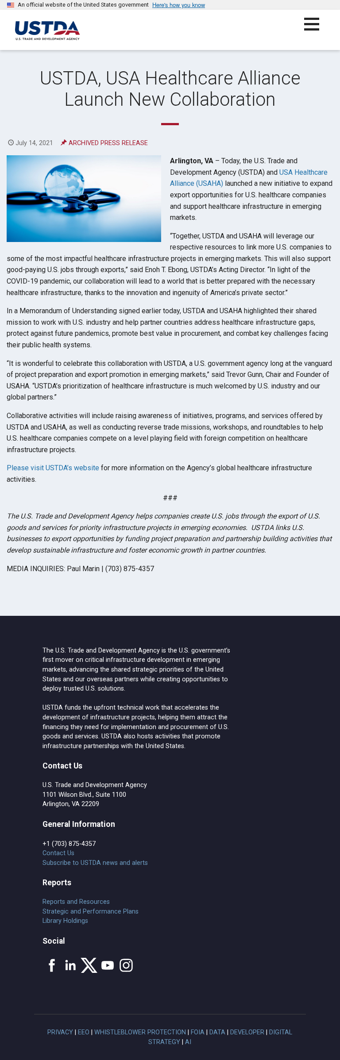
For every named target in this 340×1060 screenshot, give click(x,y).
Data (217, 1032)
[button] (316, 29)
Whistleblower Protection (140, 1032)
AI (188, 1042)
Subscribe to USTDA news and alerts (95, 863)
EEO (83, 1032)
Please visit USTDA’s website (53, 468)
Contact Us (58, 853)
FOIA (198, 1032)
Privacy (60, 1032)
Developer (247, 1032)
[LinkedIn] (70, 965)
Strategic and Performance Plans (90, 911)
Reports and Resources (76, 902)
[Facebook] (51, 965)
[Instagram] (126, 965)
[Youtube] (107, 965)
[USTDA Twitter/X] (89, 965)
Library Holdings (65, 921)
